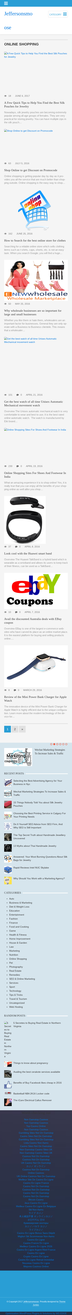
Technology (15, 991)
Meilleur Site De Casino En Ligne (36, 1179)
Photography (16, 966)
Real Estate (15, 970)
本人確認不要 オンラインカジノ (36, 1216)
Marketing (14, 950)
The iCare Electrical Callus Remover (32, 1100)
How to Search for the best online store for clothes (35, 240)
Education (14, 910)
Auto (11, 898)
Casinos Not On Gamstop (36, 1156)
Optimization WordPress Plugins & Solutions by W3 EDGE (36, 1313)
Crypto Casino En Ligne (36, 1256)
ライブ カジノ (36, 1213)
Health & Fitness (18, 934)
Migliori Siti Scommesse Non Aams (36, 1236)
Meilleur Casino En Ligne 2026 (36, 1246)
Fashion (13, 918)
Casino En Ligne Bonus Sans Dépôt (36, 1233)
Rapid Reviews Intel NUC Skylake (31, 867)
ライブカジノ (36, 1229)
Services (13, 982)
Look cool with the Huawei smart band (28, 553)
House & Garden (18, 942)
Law (11, 946)
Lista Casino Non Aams (36, 1142)
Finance (13, 922)
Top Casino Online (36, 1126)
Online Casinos (36, 1173)
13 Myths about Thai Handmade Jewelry (34, 846)
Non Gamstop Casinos (36, 1119)
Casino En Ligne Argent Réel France (36, 1249)
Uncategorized (17, 1003)
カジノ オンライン (36, 1166)
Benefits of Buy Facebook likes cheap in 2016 (37, 1082)
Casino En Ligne (36, 1239)
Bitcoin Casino (36, 1199)
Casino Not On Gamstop (36, 1186)
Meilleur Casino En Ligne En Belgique (36, 1206)
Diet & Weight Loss (19, 906)
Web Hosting (16, 1007)
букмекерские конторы (36, 1223)
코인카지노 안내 (36, 1219)
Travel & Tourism (18, 999)
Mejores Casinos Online (36, 1266)
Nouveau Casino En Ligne (36, 1263)
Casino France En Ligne (36, 1243)
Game (12, 930)
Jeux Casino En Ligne (36, 1203)
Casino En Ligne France (36, 1183)
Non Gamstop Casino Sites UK (36, 1149)
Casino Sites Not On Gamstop (36, 1136)
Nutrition (13, 954)
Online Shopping (18, 958)
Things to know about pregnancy (30, 1063)
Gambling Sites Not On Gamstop (36, 1132)
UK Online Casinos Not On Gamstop (36, 1176)
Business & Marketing (20, 902)
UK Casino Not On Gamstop (36, 1163)
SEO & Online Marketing (22, 978)
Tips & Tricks (16, 995)
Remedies (14, 974)
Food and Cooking (19, 926)
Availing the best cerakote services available (36, 1072)
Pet (11, 962)
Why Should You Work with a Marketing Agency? (39, 878)
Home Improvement (19, 938)
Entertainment (16, 914)
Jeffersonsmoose (31, 1301)
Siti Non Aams (36, 1209)
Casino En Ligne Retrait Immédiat (36, 1259)
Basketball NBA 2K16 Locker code (31, 1093)
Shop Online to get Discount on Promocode (30, 170)
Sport (12, 986)
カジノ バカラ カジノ (36, 1226)
